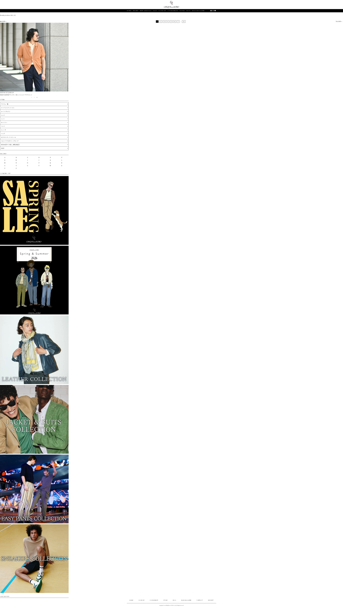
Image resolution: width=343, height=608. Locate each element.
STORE (182, 10)
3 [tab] (37, 97)
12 (183, 21)
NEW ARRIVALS (145, 10)
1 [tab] (32, 97)
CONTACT (200, 600)
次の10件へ (339, 21)
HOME (129, 10)
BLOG (174, 600)
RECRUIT (211, 600)
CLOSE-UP (141, 600)
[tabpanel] (34, 59)
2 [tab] (34, 97)
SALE (155, 10)
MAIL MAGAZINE (198, 10)
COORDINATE (173, 10)
